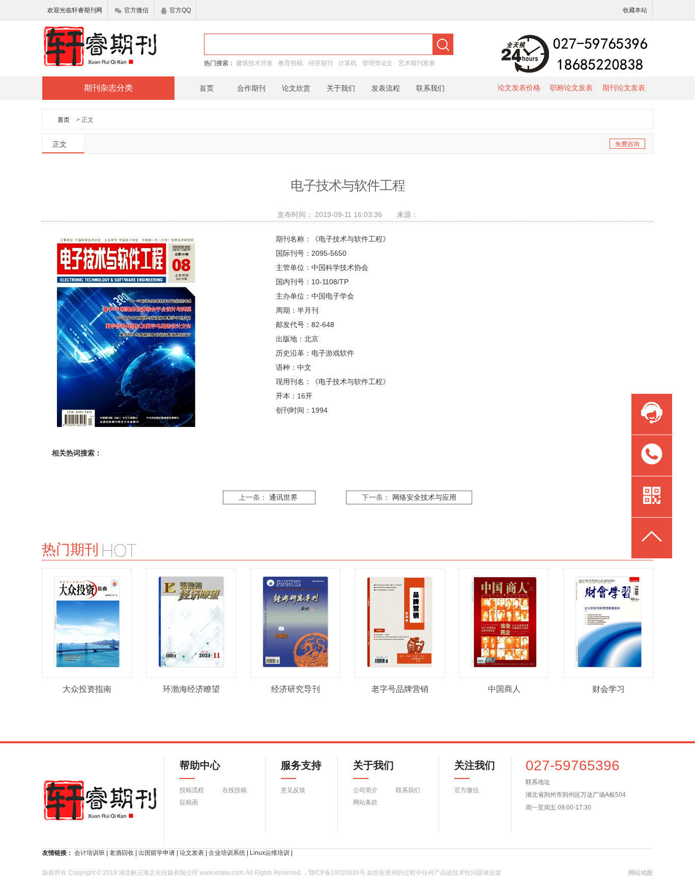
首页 (206, 88)
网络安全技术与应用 (424, 497)
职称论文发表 (571, 88)
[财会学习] (608, 622)
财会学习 (608, 689)
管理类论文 (377, 63)
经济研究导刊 (295, 689)
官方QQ (180, 10)
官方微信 (136, 10)
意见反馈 (293, 790)
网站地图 (640, 872)
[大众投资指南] (87, 622)
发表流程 (385, 88)
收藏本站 (635, 10)
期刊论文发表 (623, 88)
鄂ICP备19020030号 (336, 872)
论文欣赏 (296, 88)
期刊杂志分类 (108, 88)
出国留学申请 (156, 852)
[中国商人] (504, 622)
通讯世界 (283, 497)
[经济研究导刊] (296, 622)
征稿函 (189, 802)
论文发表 (192, 852)
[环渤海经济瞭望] (191, 622)
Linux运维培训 (269, 852)
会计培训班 (89, 852)
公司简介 (365, 790)
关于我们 (341, 88)
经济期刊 (320, 63)
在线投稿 (234, 790)
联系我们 (430, 88)
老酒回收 (121, 852)
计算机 (347, 63)
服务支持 (295, 765)
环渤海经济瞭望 (191, 689)
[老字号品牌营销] (400, 622)
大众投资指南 (87, 689)
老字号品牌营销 (399, 689)
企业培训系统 (227, 852)
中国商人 (504, 689)
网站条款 (365, 802)
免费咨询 (627, 144)
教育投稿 (290, 63)
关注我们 (468, 765)
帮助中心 (200, 765)
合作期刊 (251, 88)
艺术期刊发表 (416, 63)
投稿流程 (192, 790)
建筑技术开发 (254, 63)
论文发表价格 (519, 88)
